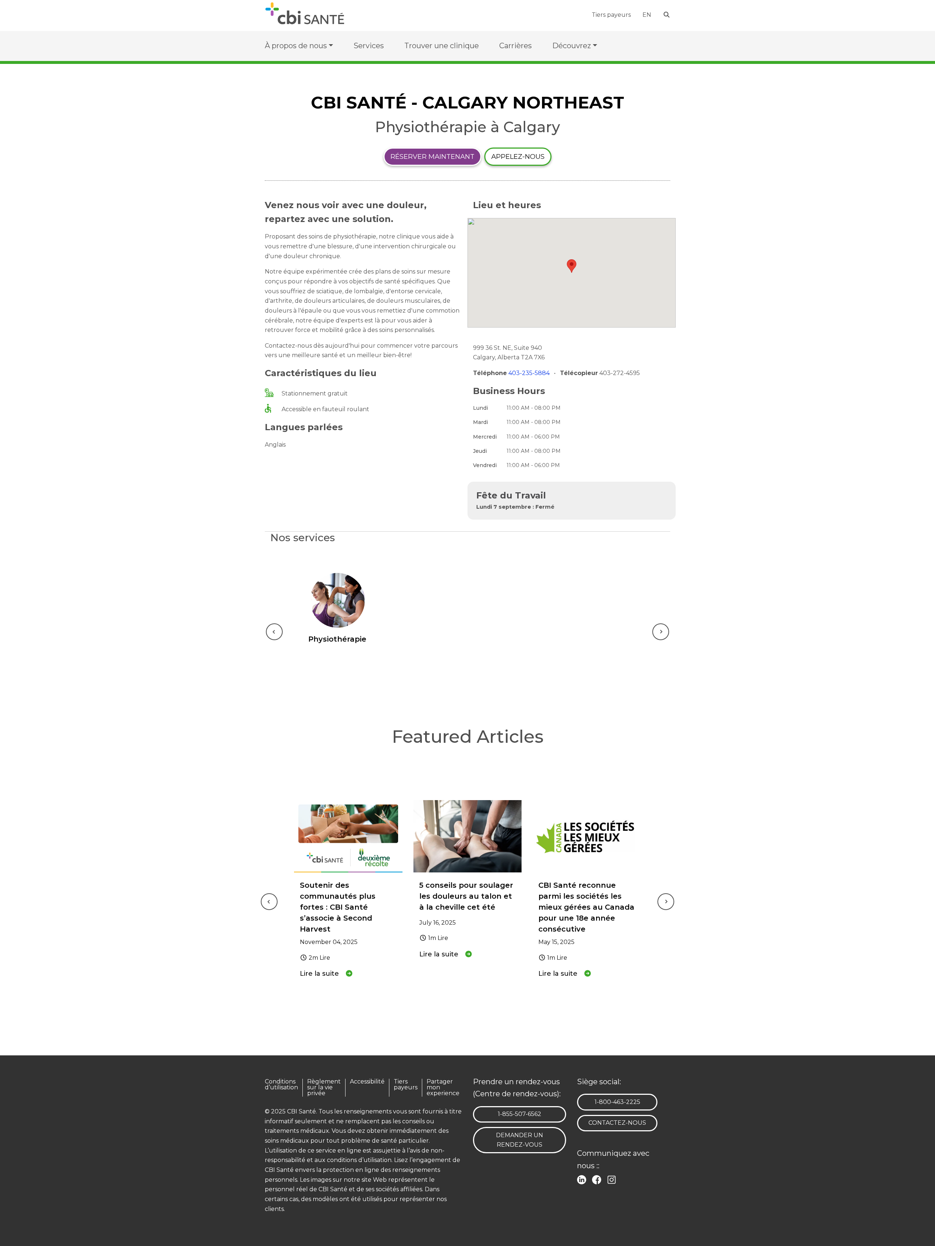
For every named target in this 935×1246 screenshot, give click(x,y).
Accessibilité (367, 1082)
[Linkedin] (583, 1179)
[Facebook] (598, 1179)
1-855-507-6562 (519, 1113)
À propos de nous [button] (296, 45)
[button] (571, 266)
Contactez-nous (617, 1122)
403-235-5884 (529, 373)
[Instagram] (613, 1179)
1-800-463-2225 (617, 1101)
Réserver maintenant (432, 156)
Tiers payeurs (611, 14)
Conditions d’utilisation (281, 1085)
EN (646, 14)
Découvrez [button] (571, 45)
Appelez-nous (518, 156)
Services (369, 45)
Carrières (515, 45)
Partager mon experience (443, 1088)
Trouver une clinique (441, 45)
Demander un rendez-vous (519, 1140)
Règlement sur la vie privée (324, 1088)
